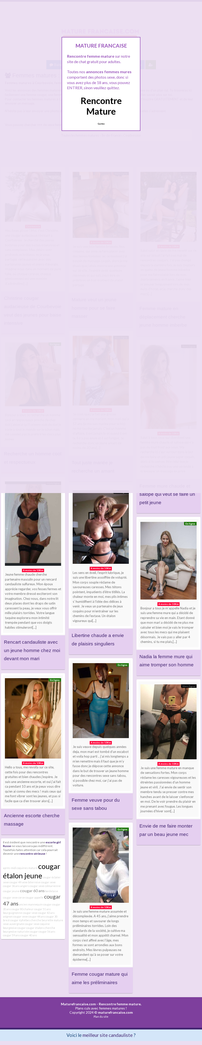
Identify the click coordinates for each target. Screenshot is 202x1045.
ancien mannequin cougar (35, 904)
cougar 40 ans (28, 935)
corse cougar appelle (31, 897)
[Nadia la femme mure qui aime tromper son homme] (168, 562)
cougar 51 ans (42, 909)
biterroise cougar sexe (42, 882)
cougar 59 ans (11, 935)
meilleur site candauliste (108, 1035)
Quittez (101, 124)
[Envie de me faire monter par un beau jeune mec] (168, 723)
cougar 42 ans (46, 912)
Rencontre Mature (101, 106)
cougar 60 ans (32, 890)
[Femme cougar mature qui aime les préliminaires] (101, 866)
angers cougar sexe (32, 885)
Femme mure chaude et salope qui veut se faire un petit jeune (167, 494)
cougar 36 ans (11, 885)
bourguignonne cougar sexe (20, 912)
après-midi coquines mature (20, 867)
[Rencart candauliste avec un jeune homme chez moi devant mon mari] (33, 524)
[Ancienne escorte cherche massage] (33, 719)
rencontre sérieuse (32, 853)
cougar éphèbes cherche (25, 920)
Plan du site (101, 1016)
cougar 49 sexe (18, 882)
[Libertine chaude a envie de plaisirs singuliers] (101, 528)
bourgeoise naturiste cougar (20, 931)
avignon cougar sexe (15, 916)
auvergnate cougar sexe (24, 923)
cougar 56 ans (46, 931)
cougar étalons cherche (40, 927)
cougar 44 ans (36, 916)
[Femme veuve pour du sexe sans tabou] (101, 702)
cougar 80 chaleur (22, 909)
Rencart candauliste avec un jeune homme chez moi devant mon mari (32, 650)
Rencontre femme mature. (120, 1004)
